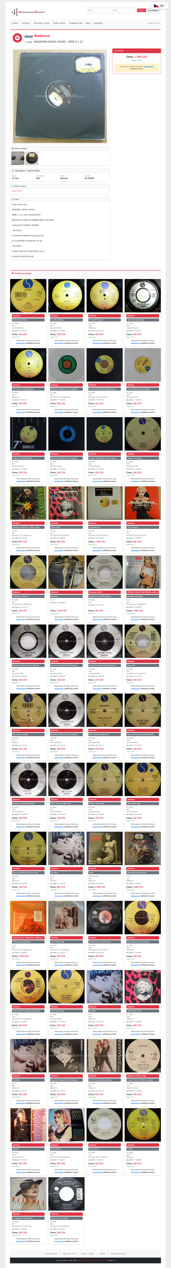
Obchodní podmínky (118, 1254)
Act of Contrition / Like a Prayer (138, 389)
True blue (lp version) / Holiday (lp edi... (103, 389)
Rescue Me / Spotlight (20, 734)
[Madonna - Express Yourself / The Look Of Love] (28, 848)
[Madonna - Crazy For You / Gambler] (66, 1194)
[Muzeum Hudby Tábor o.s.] (28, 12)
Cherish (130, 1149)
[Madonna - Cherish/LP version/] (105, 295)
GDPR (102, 1254)
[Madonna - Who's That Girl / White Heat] (105, 710)
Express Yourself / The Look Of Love (25, 873)
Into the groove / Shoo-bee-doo (138, 942)
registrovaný (148, 66)
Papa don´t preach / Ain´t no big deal (64, 389)
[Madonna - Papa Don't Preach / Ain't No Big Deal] (28, 641)
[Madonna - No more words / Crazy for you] (105, 917)
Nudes (91, 873)
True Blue (54, 873)
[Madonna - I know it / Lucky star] (143, 434)
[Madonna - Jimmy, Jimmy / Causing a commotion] (28, 986)
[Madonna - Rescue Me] (143, 641)
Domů (15, 23)
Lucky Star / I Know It (20, 596)
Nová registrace (51, 1254)
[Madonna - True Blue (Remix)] (66, 295)
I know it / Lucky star (134, 458)
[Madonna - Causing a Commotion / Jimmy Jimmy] (105, 434)
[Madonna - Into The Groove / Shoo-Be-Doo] (105, 1055)
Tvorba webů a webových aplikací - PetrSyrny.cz (92, 1260)
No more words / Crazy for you (100, 942)
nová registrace (153, 10)
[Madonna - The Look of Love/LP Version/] (28, 365)
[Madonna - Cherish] (143, 1125)
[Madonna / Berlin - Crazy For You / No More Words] (105, 572)
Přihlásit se (141, 10)
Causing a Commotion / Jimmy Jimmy (102, 458)
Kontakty (98, 23)
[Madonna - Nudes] (105, 848)
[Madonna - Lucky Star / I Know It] (28, 572)
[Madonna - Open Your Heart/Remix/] (143, 295)
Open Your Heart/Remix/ (135, 320)
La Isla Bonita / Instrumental (23, 1218)
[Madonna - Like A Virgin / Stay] (143, 779)
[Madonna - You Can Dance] (143, 503)
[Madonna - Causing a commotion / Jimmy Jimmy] (28, 503)
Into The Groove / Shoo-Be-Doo (100, 1080)
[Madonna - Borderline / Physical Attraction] (28, 779)
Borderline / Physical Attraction (24, 803)
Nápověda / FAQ (69, 1254)
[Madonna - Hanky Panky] (66, 503)
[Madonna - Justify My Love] (105, 503)
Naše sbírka (59, 23)
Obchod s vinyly (42, 23)
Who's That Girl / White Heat (99, 734)
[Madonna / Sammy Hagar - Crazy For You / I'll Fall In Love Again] (143, 1055)
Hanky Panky (55, 527)
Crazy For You (56, 1149)
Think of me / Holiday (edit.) (22, 458)
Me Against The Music (135, 596)
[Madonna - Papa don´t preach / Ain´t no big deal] (66, 365)
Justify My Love (94, 527)
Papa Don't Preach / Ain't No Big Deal (26, 665)
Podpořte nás (75, 23)
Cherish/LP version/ (96, 320)
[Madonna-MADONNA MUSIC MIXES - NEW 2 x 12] (60, 96)
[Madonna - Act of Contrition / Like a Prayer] (143, 365)
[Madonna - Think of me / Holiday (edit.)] (28, 434)
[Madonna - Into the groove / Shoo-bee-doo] (143, 917)
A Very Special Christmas (21, 942)
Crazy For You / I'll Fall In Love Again (140, 1080)
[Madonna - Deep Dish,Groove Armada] (143, 848)
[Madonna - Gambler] (28, 1125)
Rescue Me (131, 665)
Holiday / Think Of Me (96, 803)
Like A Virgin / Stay (134, 803)
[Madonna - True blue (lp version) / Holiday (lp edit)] (105, 365)
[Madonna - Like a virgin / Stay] (66, 986)
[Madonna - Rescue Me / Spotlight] (28, 710)
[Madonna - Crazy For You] (66, 1125)
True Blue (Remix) (57, 320)
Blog (88, 23)
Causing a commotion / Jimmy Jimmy (26, 527)
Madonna (54, 596)
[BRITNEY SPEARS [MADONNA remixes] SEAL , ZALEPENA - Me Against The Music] (143, 572)
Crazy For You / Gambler (59, 1218)
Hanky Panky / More (20, 320)
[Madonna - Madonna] (66, 572)
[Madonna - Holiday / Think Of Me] (105, 779)
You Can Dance (132, 527)
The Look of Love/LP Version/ (23, 389)
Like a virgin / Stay (57, 1011)
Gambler (16, 1149)
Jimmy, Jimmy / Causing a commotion (26, 1011)
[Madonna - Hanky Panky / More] (28, 295)
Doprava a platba (87, 1254)
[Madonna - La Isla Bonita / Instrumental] (28, 1194)
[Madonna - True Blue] (66, 848)
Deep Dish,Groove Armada (136, 873)
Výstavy (26, 23)
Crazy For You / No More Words (100, 596)
